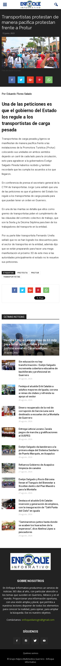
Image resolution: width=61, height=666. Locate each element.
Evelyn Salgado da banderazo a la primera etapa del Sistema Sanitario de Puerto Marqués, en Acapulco (39, 450)
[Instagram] (26, 640)
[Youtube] (44, 640)
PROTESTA (22, 272)
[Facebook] (16, 640)
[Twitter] (35, 640)
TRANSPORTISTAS (11, 276)
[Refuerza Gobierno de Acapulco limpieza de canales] (8, 468)
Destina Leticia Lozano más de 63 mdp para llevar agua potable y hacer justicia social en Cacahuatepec (30, 344)
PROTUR (35, 272)
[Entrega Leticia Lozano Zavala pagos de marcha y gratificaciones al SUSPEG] (8, 432)
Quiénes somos (30, 653)
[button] (56, 4)
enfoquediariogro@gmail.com (38, 619)
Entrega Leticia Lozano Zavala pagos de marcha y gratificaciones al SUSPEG (38, 432)
